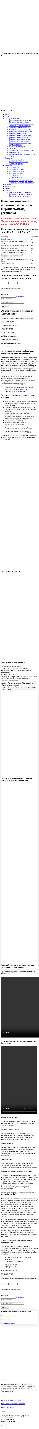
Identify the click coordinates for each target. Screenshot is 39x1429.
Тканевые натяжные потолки (19, 128)
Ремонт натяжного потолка (18, 196)
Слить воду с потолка (6, 1319)
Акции (7, 114)
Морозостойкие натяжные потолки (21, 150)
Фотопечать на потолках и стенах (13, 1404)
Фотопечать (9, 158)
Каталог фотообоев (7, 1407)
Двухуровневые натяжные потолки (21, 124)
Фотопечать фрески (16, 164)
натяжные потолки (15, 376)
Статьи (7, 188)
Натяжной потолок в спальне (19, 139)
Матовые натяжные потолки (19, 122)
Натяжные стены (15, 152)
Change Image (19, 296)
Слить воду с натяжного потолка (21, 194)
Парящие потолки (15, 145)
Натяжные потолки (12, 118)
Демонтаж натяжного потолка (20, 192)
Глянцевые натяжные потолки (20, 120)
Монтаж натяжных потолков (11, 1400)
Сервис (7, 190)
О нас (7, 116)
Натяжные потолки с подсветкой (21, 131)
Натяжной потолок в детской (19, 137)
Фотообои (8, 165)
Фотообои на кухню (16, 169)
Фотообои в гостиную (17, 175)
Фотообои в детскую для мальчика (21, 183)
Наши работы (10, 186)
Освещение (13, 148)
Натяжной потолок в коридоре (20, 143)
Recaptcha (4, 294)
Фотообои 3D (14, 167)
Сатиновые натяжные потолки (20, 126)
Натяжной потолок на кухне (19, 141)
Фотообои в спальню (16, 171)
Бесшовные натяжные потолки (20, 129)
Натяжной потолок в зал (18, 133)
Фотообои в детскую (16, 173)
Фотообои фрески (15, 177)
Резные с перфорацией (17, 147)
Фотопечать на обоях (16, 160)
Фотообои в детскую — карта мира (21, 179)
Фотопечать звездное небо (18, 162)
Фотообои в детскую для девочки (21, 181)
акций (29, 432)
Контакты (8, 184)
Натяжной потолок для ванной (20, 135)
